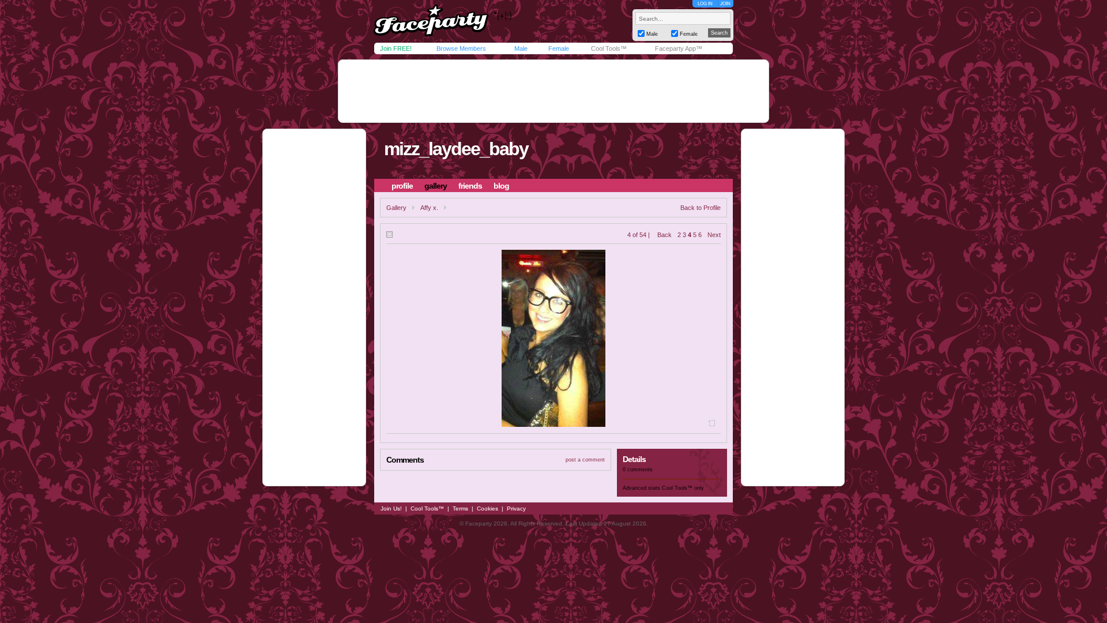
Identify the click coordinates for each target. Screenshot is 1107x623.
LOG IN (705, 3)
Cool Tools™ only (683, 488)
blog (501, 185)
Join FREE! (396, 48)
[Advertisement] (553, 91)
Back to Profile (700, 207)
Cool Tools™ (609, 48)
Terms (460, 508)
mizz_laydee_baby (456, 148)
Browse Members (461, 48)
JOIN (725, 3)
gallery (435, 185)
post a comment (585, 460)
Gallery (396, 207)
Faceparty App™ (678, 48)
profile (402, 185)
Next (714, 234)
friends (470, 185)
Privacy (516, 508)
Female (558, 48)
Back (664, 234)
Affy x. (429, 207)
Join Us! (391, 508)
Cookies (487, 508)
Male (521, 48)
